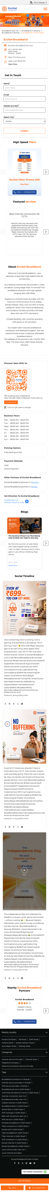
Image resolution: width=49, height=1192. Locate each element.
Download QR (11, 402)
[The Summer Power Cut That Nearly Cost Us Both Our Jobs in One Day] (24, 526)
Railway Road (24, 1046)
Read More (12, 565)
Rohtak (34, 487)
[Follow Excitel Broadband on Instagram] (26, 1163)
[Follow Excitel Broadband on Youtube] (30, 1163)
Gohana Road (7, 1043)
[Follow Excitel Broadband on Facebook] (14, 1163)
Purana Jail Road (9, 1039)
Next (45, 172)
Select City (9, 117)
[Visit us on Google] (18, 1163)
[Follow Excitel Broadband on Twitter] (22, 1163)
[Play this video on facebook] (24, 871)
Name (7, 83)
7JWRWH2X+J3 (11, 500)
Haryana (35, 482)
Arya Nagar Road (9, 1046)
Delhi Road (33, 1039)
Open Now (12, 64)
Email (6, 95)
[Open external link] (24, 1182)
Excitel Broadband (24, 999)
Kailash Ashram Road (25, 1043)
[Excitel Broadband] (9, 9)
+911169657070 (26, 192)
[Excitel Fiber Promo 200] (24, 172)
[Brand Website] (34, 1163)
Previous (3, 172)
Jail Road (22, 1039)
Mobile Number (11, 105)
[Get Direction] (27, 503)
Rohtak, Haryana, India (14, 502)
